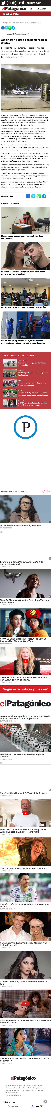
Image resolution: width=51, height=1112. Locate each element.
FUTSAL (20, 390)
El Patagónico (6, 23)
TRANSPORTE (22, 360)
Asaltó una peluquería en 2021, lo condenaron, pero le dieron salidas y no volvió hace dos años (23, 341)
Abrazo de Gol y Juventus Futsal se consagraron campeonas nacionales (33, 394)
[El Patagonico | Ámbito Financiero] (34, 4)
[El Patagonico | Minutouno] (21, 4)
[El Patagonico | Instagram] (14, 4)
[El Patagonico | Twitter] (3, 4)
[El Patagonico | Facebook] (9, 4)
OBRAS (20, 380)
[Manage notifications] (45, 1101)
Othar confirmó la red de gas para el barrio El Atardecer (33, 384)
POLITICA (21, 400)
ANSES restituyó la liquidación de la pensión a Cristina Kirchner (32, 404)
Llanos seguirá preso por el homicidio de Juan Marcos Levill (22, 237)
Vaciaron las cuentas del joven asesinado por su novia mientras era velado (23, 272)
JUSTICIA (20, 370)
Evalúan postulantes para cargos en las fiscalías (23, 307)
